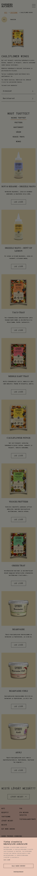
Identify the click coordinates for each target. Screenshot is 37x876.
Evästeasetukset (18, 871)
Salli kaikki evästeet (18, 866)
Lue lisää (7, 859)
